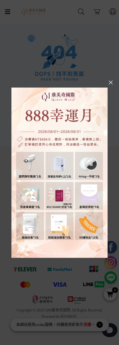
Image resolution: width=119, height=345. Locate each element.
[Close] (111, 82)
